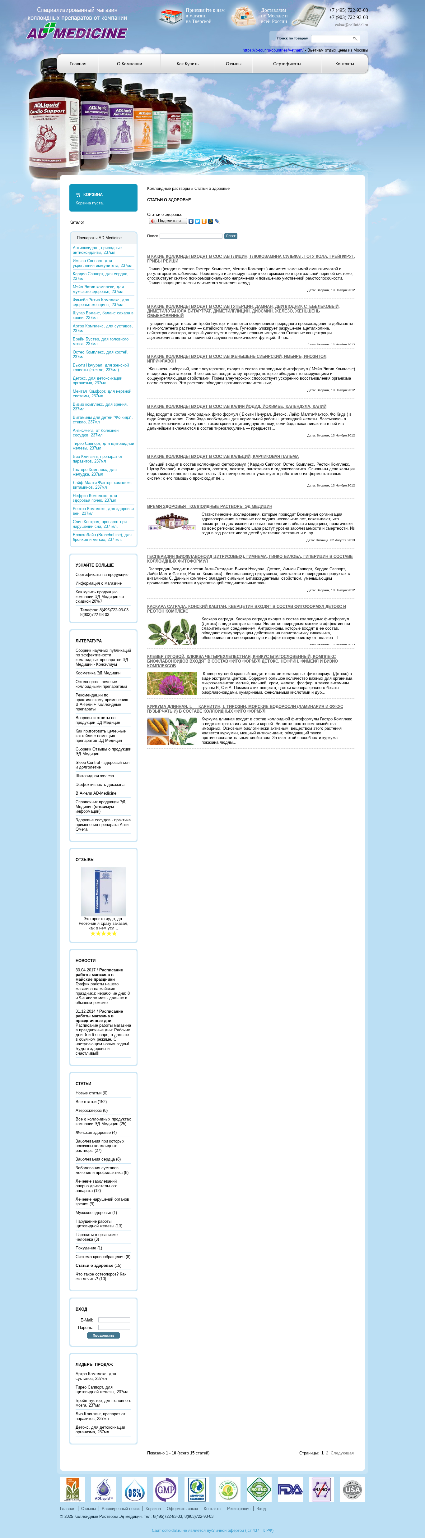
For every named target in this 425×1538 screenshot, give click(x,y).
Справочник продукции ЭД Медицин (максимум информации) (100, 807)
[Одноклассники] (204, 221)
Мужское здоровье (93, 1212)
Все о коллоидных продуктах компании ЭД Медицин (103, 1121)
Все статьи (86, 1101)
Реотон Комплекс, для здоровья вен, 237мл (103, 511)
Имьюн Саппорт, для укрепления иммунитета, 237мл (103, 263)
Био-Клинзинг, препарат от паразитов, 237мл (98, 458)
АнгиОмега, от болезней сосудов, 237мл (96, 432)
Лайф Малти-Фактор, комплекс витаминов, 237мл (102, 485)
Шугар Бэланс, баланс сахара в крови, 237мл (103, 315)
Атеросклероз (89, 1110)
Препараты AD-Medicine (99, 237)
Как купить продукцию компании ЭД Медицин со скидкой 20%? (100, 597)
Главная (78, 63)
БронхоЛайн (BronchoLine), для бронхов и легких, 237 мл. (102, 537)
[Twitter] (197, 221)
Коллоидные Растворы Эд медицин (108, 1516)
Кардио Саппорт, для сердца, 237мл (100, 276)
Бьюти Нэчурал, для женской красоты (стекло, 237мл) (101, 367)
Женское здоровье (93, 1132)
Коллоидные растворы (168, 188)
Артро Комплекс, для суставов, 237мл (103, 328)
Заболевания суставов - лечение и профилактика (99, 1170)
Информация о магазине (99, 583)
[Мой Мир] (211, 221)
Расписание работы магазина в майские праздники (99, 975)
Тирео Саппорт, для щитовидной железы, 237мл (103, 445)
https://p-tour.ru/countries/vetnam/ (273, 50)
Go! (356, 39)
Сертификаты (287, 63)
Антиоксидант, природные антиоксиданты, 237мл (97, 250)
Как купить (187, 63)
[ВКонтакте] (191, 221)
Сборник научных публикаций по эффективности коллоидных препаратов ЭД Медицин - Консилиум (103, 657)
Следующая (342, 1453)
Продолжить (103, 1335)
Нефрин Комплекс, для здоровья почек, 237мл (95, 498)
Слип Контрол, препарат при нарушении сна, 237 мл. (100, 524)
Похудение (86, 1248)
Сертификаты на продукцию (102, 574)
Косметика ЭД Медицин (98, 673)
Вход (261, 1508)
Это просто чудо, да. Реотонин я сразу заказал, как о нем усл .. (103, 923)
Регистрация (238, 1508)
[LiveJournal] (217, 221)
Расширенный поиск (121, 1508)
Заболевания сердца (95, 1159)
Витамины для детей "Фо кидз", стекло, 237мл (103, 419)
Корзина (93, 194)
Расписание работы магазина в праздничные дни (99, 1016)
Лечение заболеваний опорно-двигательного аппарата (96, 1186)
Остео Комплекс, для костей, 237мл (100, 354)
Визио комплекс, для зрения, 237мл (100, 406)
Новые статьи (88, 1093)
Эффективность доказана (100, 784)
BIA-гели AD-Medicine (96, 793)
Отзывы (233, 63)
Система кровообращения (100, 1256)
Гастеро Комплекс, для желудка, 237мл (95, 472)
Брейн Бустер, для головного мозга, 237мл (100, 341)
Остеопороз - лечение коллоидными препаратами (101, 684)
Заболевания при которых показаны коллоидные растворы (100, 1146)
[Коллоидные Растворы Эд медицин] (77, 19)
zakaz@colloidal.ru (351, 24)
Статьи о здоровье (212, 188)
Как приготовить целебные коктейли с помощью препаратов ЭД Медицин (101, 736)
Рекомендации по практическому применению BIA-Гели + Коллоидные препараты (102, 702)
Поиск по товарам (292, 38)
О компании (129, 63)
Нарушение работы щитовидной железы (95, 1223)
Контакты (344, 63)
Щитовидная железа (95, 776)
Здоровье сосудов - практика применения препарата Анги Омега (103, 825)
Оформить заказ (182, 1508)
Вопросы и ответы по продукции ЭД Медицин (98, 720)
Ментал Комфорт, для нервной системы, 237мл (102, 393)
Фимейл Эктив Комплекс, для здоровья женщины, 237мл (101, 302)
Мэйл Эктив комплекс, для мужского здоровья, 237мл (98, 289)
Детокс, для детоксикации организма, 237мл (97, 380)
